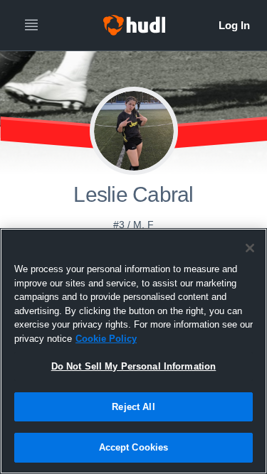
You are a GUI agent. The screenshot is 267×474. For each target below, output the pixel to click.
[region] (133, 351)
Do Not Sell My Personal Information (133, 366)
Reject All (133, 407)
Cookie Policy (106, 338)
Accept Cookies (134, 447)
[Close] (250, 248)
